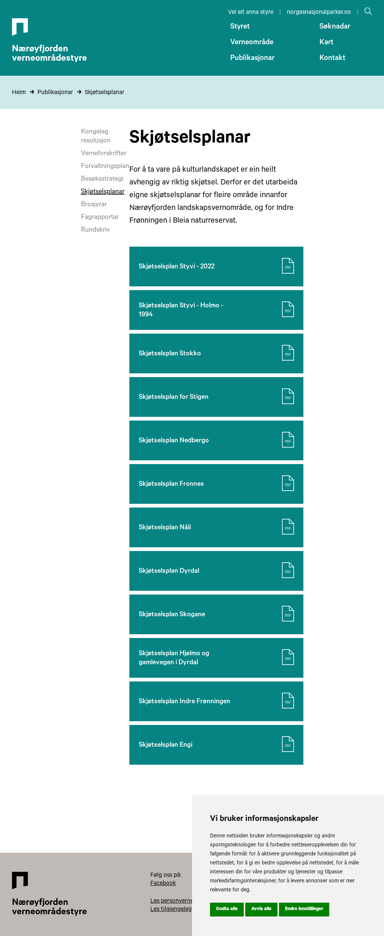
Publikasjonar (252, 59)
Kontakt (332, 59)
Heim (19, 93)
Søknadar (335, 27)
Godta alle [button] (227, 909)
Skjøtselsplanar (104, 93)
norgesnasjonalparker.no (319, 12)
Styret (240, 27)
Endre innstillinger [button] (304, 909)
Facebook (163, 884)
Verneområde (251, 43)
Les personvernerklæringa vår (189, 901)
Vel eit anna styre (250, 12)
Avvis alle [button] (261, 909)
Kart (326, 43)
